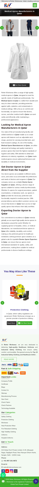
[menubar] (35, 5)
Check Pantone (6, 405)
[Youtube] (7, 471)
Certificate (4, 384)
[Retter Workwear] (8, 5)
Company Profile (6, 381)
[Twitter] (15, 471)
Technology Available (8, 408)
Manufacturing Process (9, 396)
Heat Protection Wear (8, 425)
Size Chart (4, 399)
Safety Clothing (6, 416)
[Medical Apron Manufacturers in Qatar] (19, 61)
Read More (11, 323)
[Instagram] (11, 471)
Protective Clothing (19, 310)
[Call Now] (35, 481)
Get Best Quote (20, 85)
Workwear (4, 422)
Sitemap (4, 393)
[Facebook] (3, 471)
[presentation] (2, 28)
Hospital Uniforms (7, 438)
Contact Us (5, 390)
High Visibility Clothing (8, 432)
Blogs (3, 387)
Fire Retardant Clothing (9, 429)
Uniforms (4, 435)
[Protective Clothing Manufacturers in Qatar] (19, 293)
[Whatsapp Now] (3, 475)
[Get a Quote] (3, 481)
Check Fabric (5, 402)
